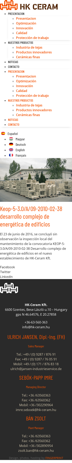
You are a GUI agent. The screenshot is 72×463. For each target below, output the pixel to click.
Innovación (24, 28)
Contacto (13, 66)
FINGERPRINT (54, 458)
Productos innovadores (34, 52)
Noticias (13, 62)
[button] (36, 267)
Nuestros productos (20, 42)
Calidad (21, 33)
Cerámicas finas (28, 57)
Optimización (26, 23)
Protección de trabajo (32, 38)
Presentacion (16, 13)
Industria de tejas (29, 47)
